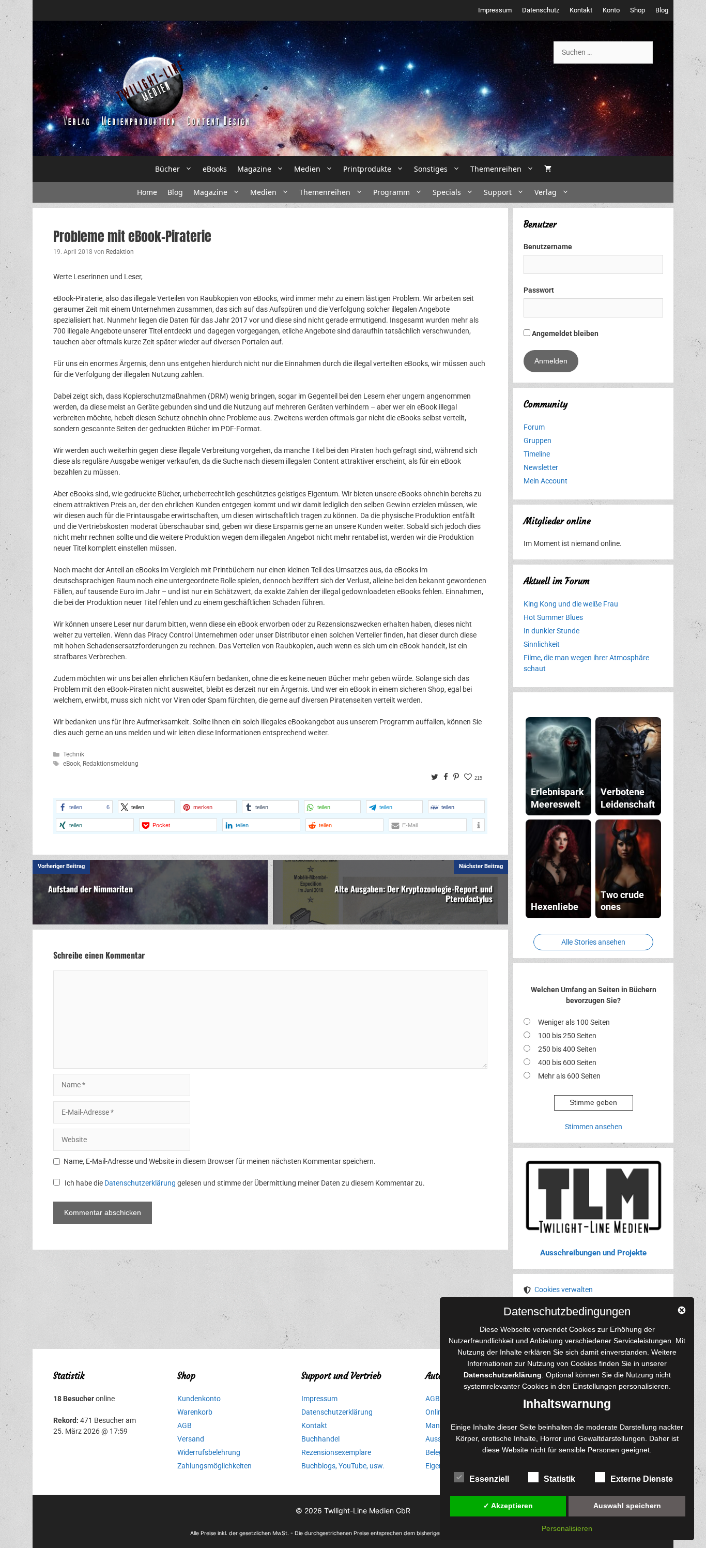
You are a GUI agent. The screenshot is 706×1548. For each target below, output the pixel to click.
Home (147, 192)
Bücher (167, 169)
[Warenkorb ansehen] (548, 169)
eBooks (215, 169)
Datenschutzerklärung (140, 1183)
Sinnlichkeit (542, 644)
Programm (391, 192)
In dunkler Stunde (551, 631)
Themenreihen (495, 169)
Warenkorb (194, 1412)
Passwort (539, 290)
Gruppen (537, 440)
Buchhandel (320, 1439)
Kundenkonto (199, 1398)
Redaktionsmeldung (111, 763)
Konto (611, 10)
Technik (73, 754)
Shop (637, 10)
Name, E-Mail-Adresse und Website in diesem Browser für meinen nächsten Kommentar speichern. (220, 1161)
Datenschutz (540, 10)
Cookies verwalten (563, 1289)
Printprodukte (367, 169)
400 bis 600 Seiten (567, 1062)
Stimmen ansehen (593, 1126)
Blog (661, 10)
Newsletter (541, 467)
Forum (534, 427)
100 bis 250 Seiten (567, 1035)
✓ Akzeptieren (508, 1505)
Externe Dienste (641, 1479)
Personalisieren (567, 1528)
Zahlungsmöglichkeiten (214, 1466)
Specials (447, 192)
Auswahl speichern (627, 1505)
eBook (71, 763)
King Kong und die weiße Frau (571, 604)
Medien (307, 169)
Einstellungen (595, 1386)
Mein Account (545, 481)
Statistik (559, 1479)
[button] (84, 806)
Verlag (545, 192)
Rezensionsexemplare (336, 1452)
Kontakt (581, 10)
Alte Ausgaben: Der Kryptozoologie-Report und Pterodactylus (413, 894)
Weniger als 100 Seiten (574, 1022)
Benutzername (548, 246)
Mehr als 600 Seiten (569, 1076)
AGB (184, 1425)
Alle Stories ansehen (593, 942)
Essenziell (489, 1479)
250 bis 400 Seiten (567, 1049)
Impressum (495, 10)
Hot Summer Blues (553, 617)
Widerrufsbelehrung (208, 1452)
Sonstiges (431, 169)
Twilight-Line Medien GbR (367, 1510)
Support (498, 192)
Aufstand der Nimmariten (90, 889)
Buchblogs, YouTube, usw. (343, 1466)
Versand (190, 1439)
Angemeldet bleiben (564, 333)
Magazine (254, 169)
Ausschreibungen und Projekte (593, 1252)
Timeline (537, 454)
